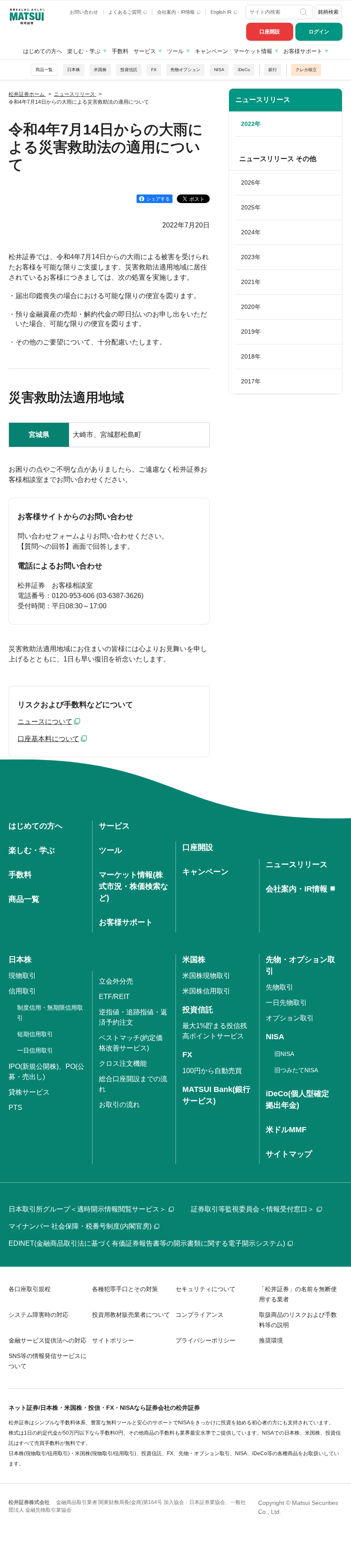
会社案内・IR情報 (176, 12)
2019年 (251, 331)
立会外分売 (116, 981)
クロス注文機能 (123, 1063)
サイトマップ (289, 1154)
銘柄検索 (328, 12)
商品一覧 (44, 69)
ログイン (319, 32)
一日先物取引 (286, 1002)
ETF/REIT (114, 996)
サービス (145, 51)
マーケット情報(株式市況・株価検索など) (133, 886)
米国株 (100, 69)
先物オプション (185, 69)
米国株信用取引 (206, 991)
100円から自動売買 (212, 1070)
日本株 (73, 69)
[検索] (304, 12)
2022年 (251, 123)
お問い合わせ (84, 12)
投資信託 (128, 69)
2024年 (251, 232)
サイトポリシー (113, 1340)
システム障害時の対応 (38, 1314)
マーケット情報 (252, 51)
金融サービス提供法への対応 (47, 1340)
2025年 (251, 207)
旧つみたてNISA (296, 1070)
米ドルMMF (286, 1129)
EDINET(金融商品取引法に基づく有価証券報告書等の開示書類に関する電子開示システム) (147, 1243)
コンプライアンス (199, 1314)
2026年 (251, 182)
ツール (175, 51)
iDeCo (244, 69)
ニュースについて (45, 721)
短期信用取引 (35, 1034)
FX (154, 69)
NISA (219, 69)
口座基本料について (48, 738)
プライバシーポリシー (205, 1340)
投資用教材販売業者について (131, 1314)
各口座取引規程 (30, 1289)
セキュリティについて (205, 1289)
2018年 (251, 356)
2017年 (251, 381)
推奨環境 (271, 1340)
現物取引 (22, 975)
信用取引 (22, 991)
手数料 (120, 51)
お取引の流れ (119, 1104)
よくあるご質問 (125, 12)
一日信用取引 (35, 1050)
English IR (222, 12)
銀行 (272, 69)
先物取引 (279, 987)
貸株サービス (29, 1092)
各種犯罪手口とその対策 (125, 1289)
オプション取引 (290, 1018)
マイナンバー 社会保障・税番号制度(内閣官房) (80, 1226)
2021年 (251, 281)
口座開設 (269, 32)
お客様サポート (302, 51)
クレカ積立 (306, 69)
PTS (15, 1107)
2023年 (251, 257)
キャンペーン (211, 51)
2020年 (251, 306)
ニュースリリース (262, 99)
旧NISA (284, 1053)
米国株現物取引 (206, 975)
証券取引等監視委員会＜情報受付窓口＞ (252, 1209)
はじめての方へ (42, 51)
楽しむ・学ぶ (84, 51)
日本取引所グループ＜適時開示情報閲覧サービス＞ (87, 1209)
